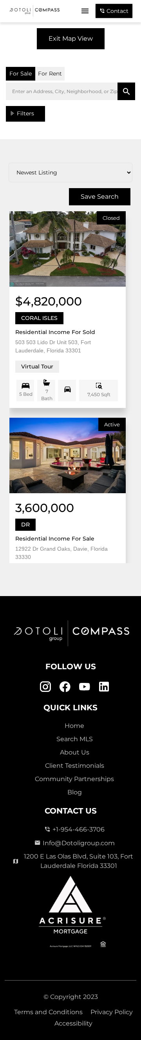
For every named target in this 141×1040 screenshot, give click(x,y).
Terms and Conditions (48, 1012)
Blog (74, 792)
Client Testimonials (74, 765)
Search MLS (74, 739)
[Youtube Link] (84, 687)
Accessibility (73, 1023)
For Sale (20, 73)
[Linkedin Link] (104, 687)
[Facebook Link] (65, 687)
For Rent (50, 73)
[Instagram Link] (45, 687)
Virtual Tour (37, 366)
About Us (74, 752)
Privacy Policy (111, 1012)
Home (74, 725)
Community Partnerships (74, 779)
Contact (116, 10)
